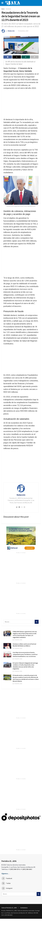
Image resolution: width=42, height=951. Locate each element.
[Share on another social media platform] (34, 57)
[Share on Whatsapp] (25, 57)
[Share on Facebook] (7, 57)
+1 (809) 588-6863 (26, 869)
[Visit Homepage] (12, 3)
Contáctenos (23, 908)
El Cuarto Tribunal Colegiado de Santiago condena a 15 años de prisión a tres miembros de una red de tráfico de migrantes (25, 666)
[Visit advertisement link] (21, 539)
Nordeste (8, 9)
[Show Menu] (2, 3)
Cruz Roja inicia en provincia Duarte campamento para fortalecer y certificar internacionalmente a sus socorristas (25, 654)
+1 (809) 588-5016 (14, 869)
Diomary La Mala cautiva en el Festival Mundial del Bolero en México (24, 645)
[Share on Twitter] (16, 57)
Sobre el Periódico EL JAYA (9, 908)
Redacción (11, 31)
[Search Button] (37, 622)
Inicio (2, 9)
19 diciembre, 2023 (23, 31)
